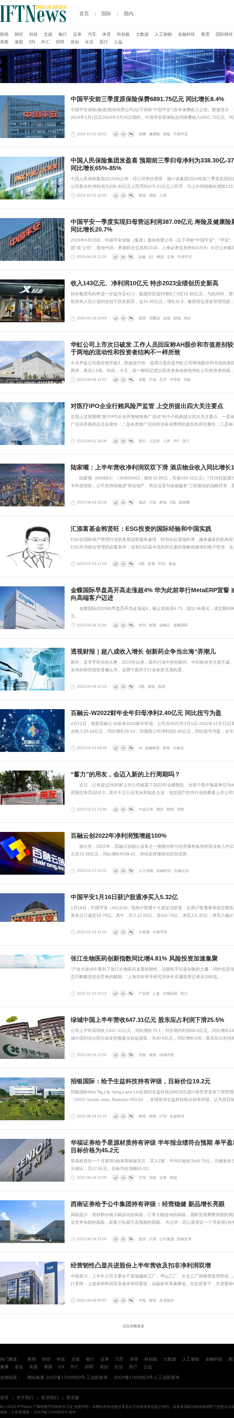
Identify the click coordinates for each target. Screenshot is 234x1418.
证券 (77, 34)
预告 (160, 809)
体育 (106, 34)
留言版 (72, 1397)
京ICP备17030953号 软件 (55, 1412)
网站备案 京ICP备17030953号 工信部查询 (67, 1377)
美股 (4, 41)
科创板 (123, 34)
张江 (184, 993)
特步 (187, 318)
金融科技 (186, 34)
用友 (180, 809)
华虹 (187, 379)
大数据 (142, 34)
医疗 (104, 41)
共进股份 (166, 1300)
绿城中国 (166, 1055)
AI (140, 748)
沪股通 (144, 932)
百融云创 (181, 871)
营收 (142, 1055)
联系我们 (49, 1397)
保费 (142, 134)
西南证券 (184, 1239)
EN (32, 41)
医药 (161, 686)
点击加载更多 (133, 1326)
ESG (162, 564)
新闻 (4, 34)
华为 (142, 625)
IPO (176, 441)
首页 (84, 13)
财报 (142, 195)
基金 (172, 564)
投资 (151, 564)
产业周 (143, 993)
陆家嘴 (184, 502)
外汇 (45, 41)
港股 (19, 41)
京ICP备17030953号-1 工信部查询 (146, 1377)
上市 (166, 441)
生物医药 (170, 993)
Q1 (151, 257)
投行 (142, 441)
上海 (156, 993)
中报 (142, 1300)
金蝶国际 (180, 625)
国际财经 (224, 34)
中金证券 (146, 809)
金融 (142, 257)
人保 (163, 195)
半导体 (175, 379)
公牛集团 (166, 1239)
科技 (33, 34)
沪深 (152, 379)
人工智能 (163, 34)
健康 (4, 1366)
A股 (173, 502)
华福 (152, 1178)
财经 (19, 34)
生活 (89, 41)
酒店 (142, 502)
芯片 (163, 379)
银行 (62, 34)
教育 (205, 34)
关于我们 (25, 1397)
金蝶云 (164, 625)
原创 (74, 41)
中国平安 (180, 134)
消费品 (154, 318)
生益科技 (177, 1116)
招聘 (60, 41)
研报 (152, 1116)
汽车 (92, 34)
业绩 (166, 318)
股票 (142, 318)
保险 (166, 134)
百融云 (178, 748)
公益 (118, 41)
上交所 (154, 441)
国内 (128, 13)
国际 (106, 13)
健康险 (154, 134)
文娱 (48, 34)
